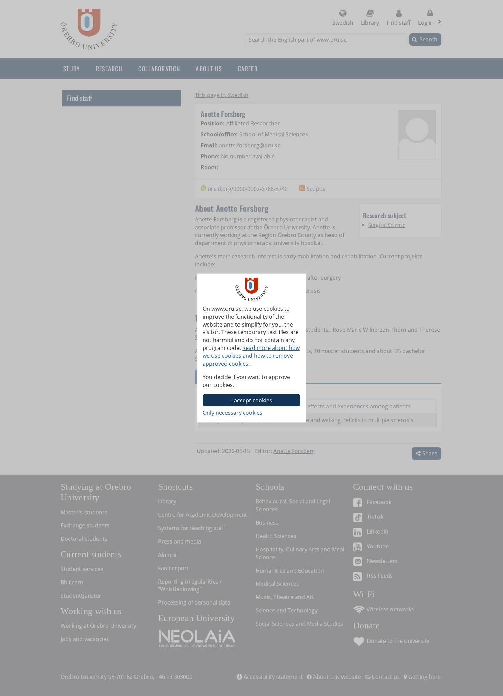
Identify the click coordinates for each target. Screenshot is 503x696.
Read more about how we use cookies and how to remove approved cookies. (251, 355)
